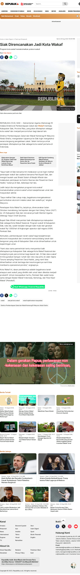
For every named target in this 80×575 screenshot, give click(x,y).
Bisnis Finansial (36, 534)
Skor (32, 526)
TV (1, 540)
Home (2, 39)
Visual (17, 537)
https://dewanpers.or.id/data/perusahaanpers (16, 564)
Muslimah (36, 16)
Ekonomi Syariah (17, 11)
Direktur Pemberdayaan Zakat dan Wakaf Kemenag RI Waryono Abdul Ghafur (24, 305)
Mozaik (28, 16)
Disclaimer (3, 553)
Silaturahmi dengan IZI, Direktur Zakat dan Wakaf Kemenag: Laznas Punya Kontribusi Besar (9, 161)
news (53, 11)
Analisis (17, 531)
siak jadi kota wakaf (14, 300)
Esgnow (2, 537)
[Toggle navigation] (2, 3)
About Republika (5, 550)
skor (29, 11)
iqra (47, 11)
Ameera (2, 526)
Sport (32, 531)
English (33, 537)
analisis (62, 11)
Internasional (4, 534)
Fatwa (23, 16)
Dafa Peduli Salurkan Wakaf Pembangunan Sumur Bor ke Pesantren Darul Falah (27, 160)
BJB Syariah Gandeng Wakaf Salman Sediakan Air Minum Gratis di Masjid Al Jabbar (46, 161)
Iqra (16, 528)
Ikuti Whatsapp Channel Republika (29, 287)
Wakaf (41, 126)
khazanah (38, 11)
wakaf (2, 300)
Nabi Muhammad (7, 16)
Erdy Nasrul (7, 53)
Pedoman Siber (36, 550)
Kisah (17, 16)
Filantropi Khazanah (21, 39)
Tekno (17, 534)
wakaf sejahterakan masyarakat (32, 300)
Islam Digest (9, 39)
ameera (4, 11)
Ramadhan (18, 540)
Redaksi (18, 550)
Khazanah (3, 528)
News (2, 531)
